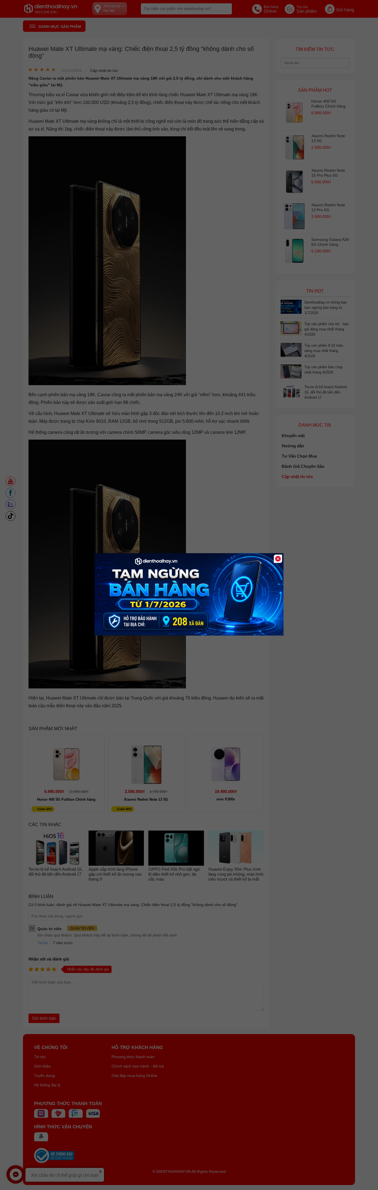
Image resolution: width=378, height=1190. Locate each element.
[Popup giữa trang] (189, 634)
